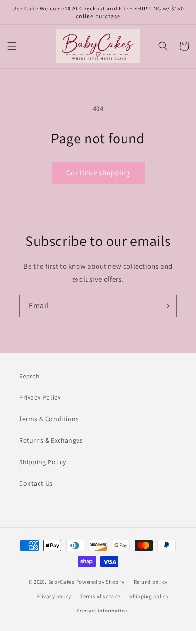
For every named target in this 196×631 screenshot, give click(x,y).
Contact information (102, 610)
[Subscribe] (166, 306)
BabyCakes (62, 581)
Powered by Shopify (100, 581)
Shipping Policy (42, 462)
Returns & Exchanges (51, 440)
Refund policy (150, 581)
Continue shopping (98, 172)
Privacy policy (53, 596)
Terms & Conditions (49, 418)
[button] (11, 46)
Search (29, 376)
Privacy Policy (39, 397)
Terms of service (100, 596)
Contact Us (36, 483)
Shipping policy (149, 596)
